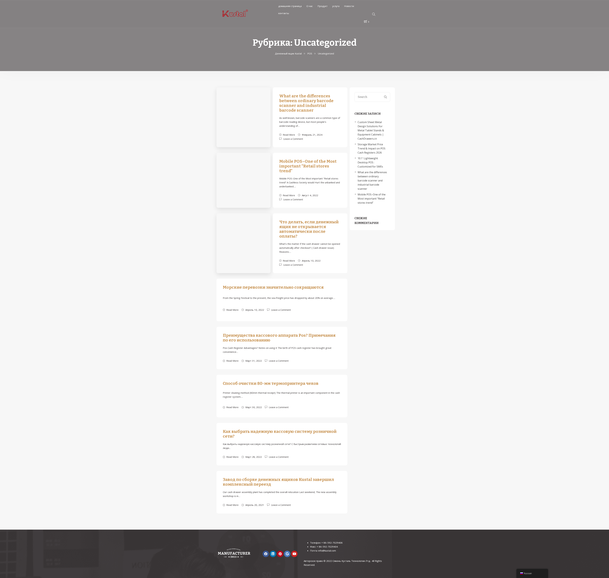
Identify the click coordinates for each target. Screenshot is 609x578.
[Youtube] (294, 554)
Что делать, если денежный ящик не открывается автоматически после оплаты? (309, 229)
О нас (309, 6)
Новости (349, 6)
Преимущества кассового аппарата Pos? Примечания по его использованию (279, 338)
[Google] (287, 554)
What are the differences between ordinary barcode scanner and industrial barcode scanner (306, 103)
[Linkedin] (273, 554)
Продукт (322, 6)
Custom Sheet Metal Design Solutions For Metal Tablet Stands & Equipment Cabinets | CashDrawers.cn (371, 130)
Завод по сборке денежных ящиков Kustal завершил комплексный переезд (278, 482)
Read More (289, 134)
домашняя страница (290, 6)
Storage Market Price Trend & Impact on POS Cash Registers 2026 (371, 148)
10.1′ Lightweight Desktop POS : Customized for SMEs (370, 162)
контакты (283, 13)
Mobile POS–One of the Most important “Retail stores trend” (308, 166)
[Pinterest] (280, 554)
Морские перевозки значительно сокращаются (273, 287)
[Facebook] (266, 554)
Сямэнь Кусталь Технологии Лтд (351, 560)
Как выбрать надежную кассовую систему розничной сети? (280, 434)
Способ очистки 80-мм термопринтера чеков (270, 383)
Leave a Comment (293, 138)
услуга (335, 6)
